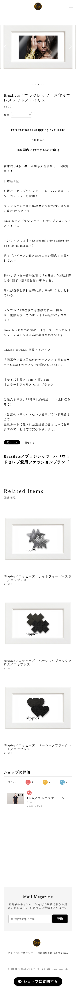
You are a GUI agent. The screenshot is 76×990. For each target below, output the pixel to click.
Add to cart (38, 139)
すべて (12, 781)
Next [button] (70, 47)
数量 (7, 114)
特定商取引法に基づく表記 (53, 953)
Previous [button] (6, 47)
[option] (38, 47)
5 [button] (43, 84)
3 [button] (38, 84)
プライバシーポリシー (20, 953)
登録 (60, 918)
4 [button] (41, 84)
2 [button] (35, 84)
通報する (30, 442)
